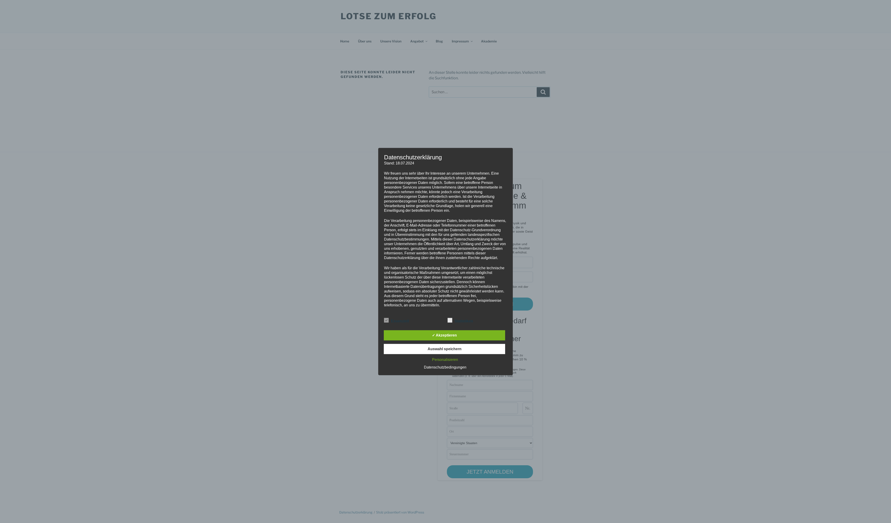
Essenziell (400, 321)
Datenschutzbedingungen (445, 367)
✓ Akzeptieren (444, 335)
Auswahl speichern (445, 349)
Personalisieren (445, 360)
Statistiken (464, 321)
